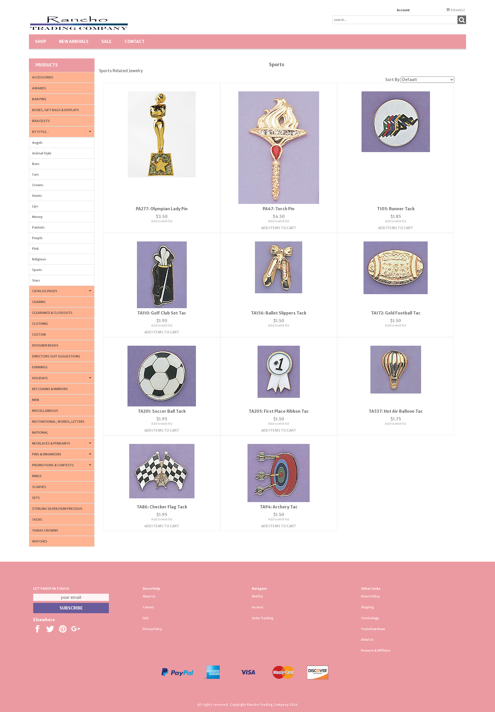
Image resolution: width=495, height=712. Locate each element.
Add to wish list (161, 221)
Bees (35, 164)
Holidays (40, 378)
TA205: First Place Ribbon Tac (279, 411)
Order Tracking (262, 618)
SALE (106, 41)
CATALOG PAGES (44, 291)
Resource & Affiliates (375, 650)
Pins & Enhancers (46, 454)
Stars (36, 280)
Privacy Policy (152, 629)
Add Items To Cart (278, 228)
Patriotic (38, 227)
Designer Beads (45, 345)
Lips (35, 206)
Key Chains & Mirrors (50, 389)
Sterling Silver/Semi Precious (57, 509)
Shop (40, 41)
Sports (37, 270)
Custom (39, 335)
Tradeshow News (373, 629)
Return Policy (370, 596)
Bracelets (41, 121)
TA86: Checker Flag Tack (162, 507)
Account (403, 10)
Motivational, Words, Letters (58, 422)
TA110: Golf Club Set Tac (161, 313)
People (37, 238)
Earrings (40, 367)
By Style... (40, 132)
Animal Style (41, 153)
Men (35, 400)
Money (37, 217)
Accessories (42, 77)
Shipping (367, 607)
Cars (35, 174)
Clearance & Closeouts (52, 313)
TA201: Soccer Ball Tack (162, 411)
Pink (35, 249)
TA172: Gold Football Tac (396, 313)
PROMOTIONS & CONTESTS (53, 465)
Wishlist (257, 596)
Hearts (37, 196)
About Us (149, 596)
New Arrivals (74, 41)
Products (47, 65)
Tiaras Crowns (45, 530)
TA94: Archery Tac (279, 507)
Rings (37, 476)
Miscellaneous (45, 411)
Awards (39, 88)
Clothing (40, 324)
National (40, 432)
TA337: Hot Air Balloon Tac (396, 411)
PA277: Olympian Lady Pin (162, 208)
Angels (37, 143)
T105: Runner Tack (396, 208)
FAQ (146, 618)
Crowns (37, 185)
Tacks (37, 520)
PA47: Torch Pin (278, 208)
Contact (135, 41)
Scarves (39, 487)
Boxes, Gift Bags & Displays (55, 110)
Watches (39, 541)
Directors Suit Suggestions (56, 356)
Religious (39, 259)
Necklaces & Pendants (51, 443)
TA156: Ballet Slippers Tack (278, 313)
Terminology (370, 618)
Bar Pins (39, 99)
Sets (36, 498)
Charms (39, 302)
